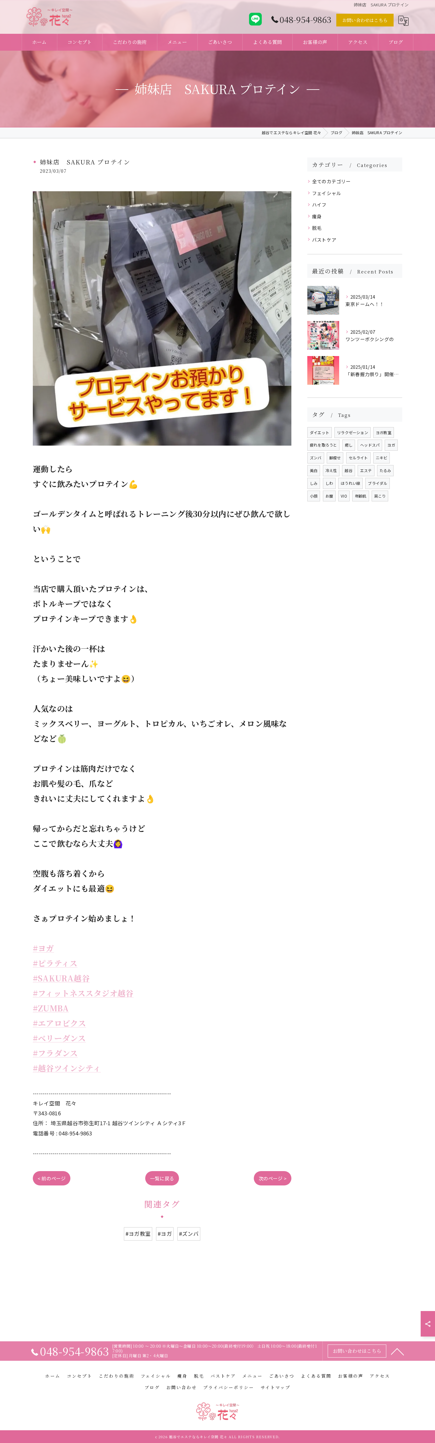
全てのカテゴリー (331, 181)
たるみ (385, 470)
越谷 (348, 470)
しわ (329, 483)
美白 (313, 470)
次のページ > (273, 1178)
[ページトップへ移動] (397, 1351)
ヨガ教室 (383, 432)
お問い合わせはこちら (365, 20)
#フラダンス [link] (55, 1053)
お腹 (329, 496)
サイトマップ (275, 1387)
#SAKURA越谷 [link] (61, 978)
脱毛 (317, 227)
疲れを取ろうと (323, 445)
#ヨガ (165, 1233)
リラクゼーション (352, 432)
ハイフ (319, 204)
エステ (366, 470)
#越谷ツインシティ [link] (67, 1068)
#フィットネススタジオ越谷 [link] (83, 993)
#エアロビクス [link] (59, 1023)
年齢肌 (361, 496)
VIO (344, 496)
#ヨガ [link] (43, 948)
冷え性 (331, 470)
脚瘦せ (335, 457)
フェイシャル (326, 193)
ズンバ (316, 457)
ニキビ (382, 457)
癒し (349, 445)
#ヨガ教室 (138, 1233)
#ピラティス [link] (55, 963)
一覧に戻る (162, 1178)
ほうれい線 (350, 483)
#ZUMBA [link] (51, 1008)
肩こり (380, 496)
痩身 (317, 216)
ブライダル (377, 483)
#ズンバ (189, 1233)
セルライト (358, 457)
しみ (313, 483)
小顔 (313, 496)
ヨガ (391, 445)
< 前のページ (52, 1178)
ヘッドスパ (370, 445)
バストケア (324, 239)
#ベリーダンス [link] (59, 1038)
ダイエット (319, 432)
